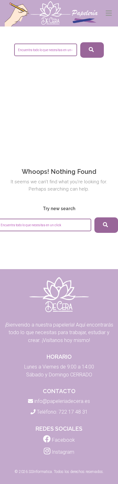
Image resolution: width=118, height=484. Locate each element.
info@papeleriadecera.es (62, 401)
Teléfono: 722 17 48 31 (62, 412)
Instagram (62, 452)
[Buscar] (106, 225)
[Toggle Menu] (108, 14)
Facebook (63, 440)
